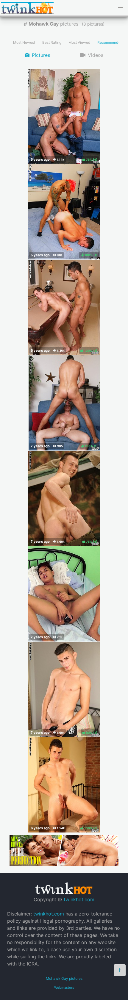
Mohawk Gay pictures (64, 978)
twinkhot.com (79, 899)
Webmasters (64, 987)
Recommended (109, 42)
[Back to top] (120, 970)
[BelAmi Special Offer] (64, 864)
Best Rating (51, 42)
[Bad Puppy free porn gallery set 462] (64, 593)
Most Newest (24, 42)
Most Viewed (79, 42)
